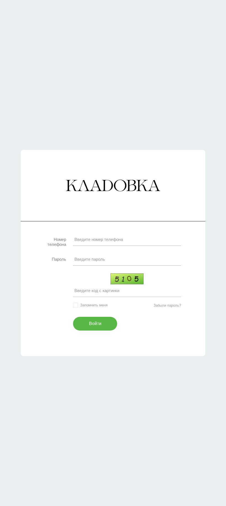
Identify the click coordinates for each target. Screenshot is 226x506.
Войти (95, 323)
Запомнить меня (93, 305)
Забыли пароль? (167, 305)
